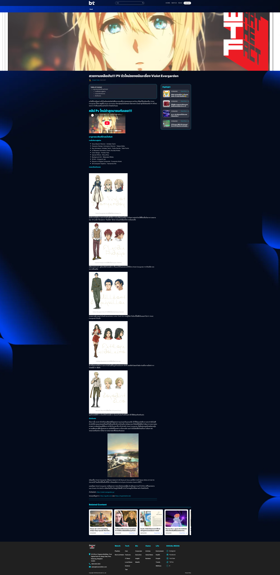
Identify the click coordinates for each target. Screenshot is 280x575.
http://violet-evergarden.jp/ (105, 492)
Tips (126, 569)
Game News (149, 555)
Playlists (117, 551)
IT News (127, 558)
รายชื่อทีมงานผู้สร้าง (100, 91)
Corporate (138, 551)
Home (168, 3)
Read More (184, 91)
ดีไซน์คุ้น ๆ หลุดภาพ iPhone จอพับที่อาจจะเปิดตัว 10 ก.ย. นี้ (179, 105)
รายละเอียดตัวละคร (100, 93)
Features (128, 555)
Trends (158, 562)
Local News (128, 562)
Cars (126, 551)
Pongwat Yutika (95, 80)
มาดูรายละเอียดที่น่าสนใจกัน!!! (100, 89)
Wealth (137, 562)
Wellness (158, 566)
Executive (138, 555)
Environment (160, 551)
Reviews (148, 558)
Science (127, 566)
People (158, 558)
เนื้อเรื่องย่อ (98, 96)
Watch (174, 3)
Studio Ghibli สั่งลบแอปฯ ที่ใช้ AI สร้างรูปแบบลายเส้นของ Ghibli (150, 529)
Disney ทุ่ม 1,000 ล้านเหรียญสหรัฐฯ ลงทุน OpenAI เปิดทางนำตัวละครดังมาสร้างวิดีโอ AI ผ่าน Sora (100, 530)
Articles (147, 551)
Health (158, 555)
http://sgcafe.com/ (106, 496)
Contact (187, 3)
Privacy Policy (188, 572)
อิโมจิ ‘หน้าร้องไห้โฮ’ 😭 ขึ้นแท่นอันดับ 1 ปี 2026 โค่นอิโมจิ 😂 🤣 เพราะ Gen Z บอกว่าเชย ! (179, 96)
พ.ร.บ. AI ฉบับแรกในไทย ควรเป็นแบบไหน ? (179, 115)
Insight (137, 558)
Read (180, 3)
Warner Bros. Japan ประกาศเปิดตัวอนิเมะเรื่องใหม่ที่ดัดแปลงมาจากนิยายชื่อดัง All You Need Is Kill (176, 530)
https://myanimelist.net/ (123, 496)
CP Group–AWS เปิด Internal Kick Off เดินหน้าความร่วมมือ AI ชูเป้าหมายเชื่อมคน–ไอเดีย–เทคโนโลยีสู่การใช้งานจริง (179, 127)
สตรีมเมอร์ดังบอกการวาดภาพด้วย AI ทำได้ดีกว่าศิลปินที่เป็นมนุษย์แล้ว (125, 529)
